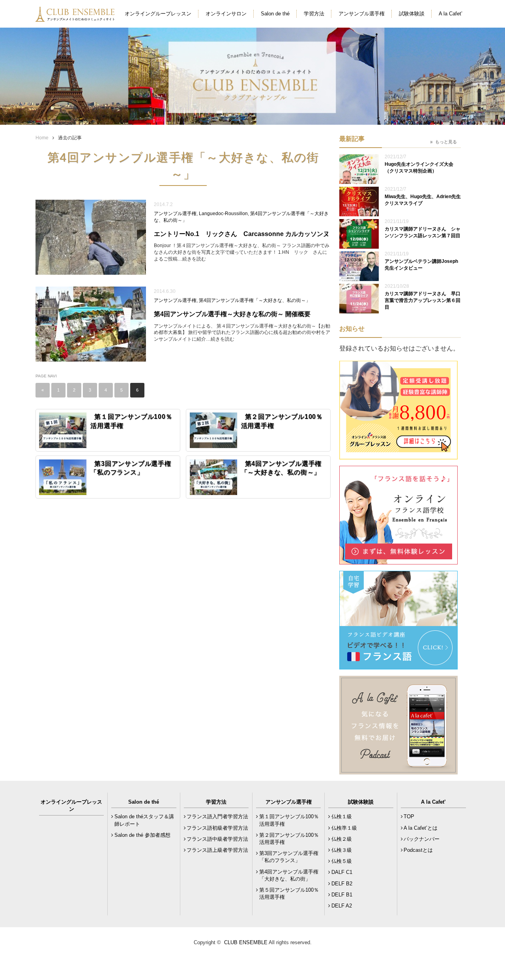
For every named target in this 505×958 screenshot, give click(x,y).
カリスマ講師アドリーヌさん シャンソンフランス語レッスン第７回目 (422, 232)
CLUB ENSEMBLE (245, 942)
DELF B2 (341, 884)
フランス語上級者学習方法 (217, 850)
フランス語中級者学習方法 (217, 839)
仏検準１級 (344, 828)
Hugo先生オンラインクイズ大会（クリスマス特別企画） (419, 167)
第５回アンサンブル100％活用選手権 (289, 893)
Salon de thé (275, 14)
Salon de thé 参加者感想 (142, 835)
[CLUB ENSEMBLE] (76, 17)
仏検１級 (341, 816)
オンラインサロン (226, 14)
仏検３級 (341, 850)
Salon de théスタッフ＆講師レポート (144, 820)
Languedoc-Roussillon (223, 213)
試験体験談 (412, 14)
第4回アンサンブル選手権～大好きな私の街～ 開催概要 (232, 314)
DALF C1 (341, 872)
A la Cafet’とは (421, 828)
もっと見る (446, 141)
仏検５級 (341, 861)
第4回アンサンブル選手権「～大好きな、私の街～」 (254, 300)
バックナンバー (422, 839)
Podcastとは (418, 850)
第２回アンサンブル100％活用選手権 (289, 838)
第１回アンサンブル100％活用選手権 (289, 820)
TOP (409, 816)
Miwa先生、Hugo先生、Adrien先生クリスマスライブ (423, 200)
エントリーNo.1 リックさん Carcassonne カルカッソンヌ (242, 234)
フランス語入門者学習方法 (217, 816)
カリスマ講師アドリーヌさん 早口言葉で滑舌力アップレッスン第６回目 (422, 300)
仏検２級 (341, 839)
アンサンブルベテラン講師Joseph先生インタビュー (421, 265)
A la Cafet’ (450, 14)
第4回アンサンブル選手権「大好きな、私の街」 (288, 875)
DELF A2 (341, 906)
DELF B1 (341, 895)
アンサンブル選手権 (362, 14)
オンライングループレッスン (158, 14)
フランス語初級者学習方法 (217, 828)
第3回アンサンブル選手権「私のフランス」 (288, 856)
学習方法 (314, 14)
